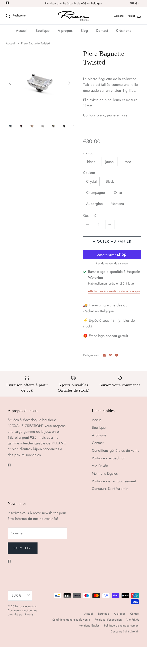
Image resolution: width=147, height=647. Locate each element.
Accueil (22, 30)
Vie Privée (100, 465)
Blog (84, 30)
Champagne (95, 192)
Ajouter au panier (112, 241)
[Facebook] (7, 3)
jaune (109, 161)
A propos (65, 30)
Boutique (43, 30)
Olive (118, 192)
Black (110, 181)
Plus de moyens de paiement (112, 263)
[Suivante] (69, 83)
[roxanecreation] (73, 15)
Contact (102, 30)
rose (127, 161)
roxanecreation (28, 606)
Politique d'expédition (108, 458)
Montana (117, 203)
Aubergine (94, 203)
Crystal (91, 181)
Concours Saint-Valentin (110, 488)
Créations (123, 30)
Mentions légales (105, 473)
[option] (40, 83)
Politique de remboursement (114, 481)
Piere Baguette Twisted (35, 43)
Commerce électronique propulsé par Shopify (22, 612)
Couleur (89, 172)
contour (89, 153)
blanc (91, 161)
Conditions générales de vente (115, 450)
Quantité (89, 215)
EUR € (133, 3)
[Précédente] (10, 83)
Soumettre (23, 548)
